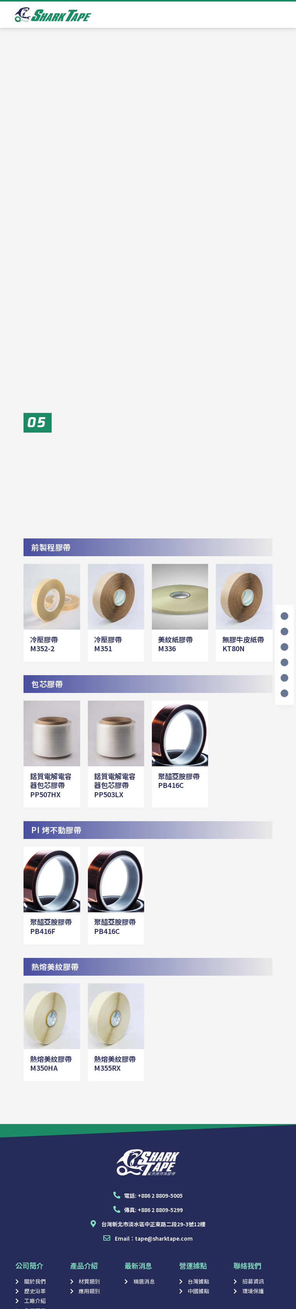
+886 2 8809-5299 (160, 1210)
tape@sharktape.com (164, 1238)
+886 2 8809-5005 (160, 1195)
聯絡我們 (247, 1265)
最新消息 (138, 1265)
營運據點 (193, 1265)
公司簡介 (29, 1265)
